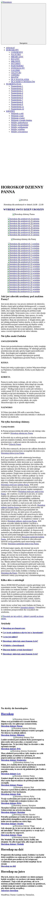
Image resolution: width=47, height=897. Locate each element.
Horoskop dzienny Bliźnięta (12, 735)
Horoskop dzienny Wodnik (12, 844)
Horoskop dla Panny (9, 573)
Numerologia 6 (17, 97)
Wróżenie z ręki (17, 113)
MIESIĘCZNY (17, 57)
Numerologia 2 (17, 88)
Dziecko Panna (15, 444)
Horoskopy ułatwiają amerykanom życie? (20, 641)
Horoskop (7, 713)
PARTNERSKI (17, 66)
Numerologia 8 (17, 102)
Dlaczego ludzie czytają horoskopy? (18, 650)
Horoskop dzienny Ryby (11, 803)
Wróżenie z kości (18, 118)
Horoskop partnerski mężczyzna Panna (23, 544)
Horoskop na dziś (8, 866)
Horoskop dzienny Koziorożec (13, 760)
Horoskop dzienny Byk (11, 749)
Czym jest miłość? (10, 637)
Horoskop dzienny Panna (12, 785)
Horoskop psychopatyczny (14, 628)
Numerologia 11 (17, 107)
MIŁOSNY (15, 61)
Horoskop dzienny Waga (11, 835)
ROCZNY (15, 59)
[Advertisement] (23, 158)
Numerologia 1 (17, 86)
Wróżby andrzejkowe (19, 122)
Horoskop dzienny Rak (11, 794)
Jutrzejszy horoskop (9, 890)
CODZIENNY (17, 52)
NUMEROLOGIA (13, 84)
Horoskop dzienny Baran (11, 726)
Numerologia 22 (17, 109)
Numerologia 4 (17, 93)
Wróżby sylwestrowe (19, 132)
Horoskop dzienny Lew (11, 774)
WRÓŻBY (10, 111)
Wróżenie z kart (17, 116)
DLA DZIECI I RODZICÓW (23, 82)
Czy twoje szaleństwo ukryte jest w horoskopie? (23, 632)
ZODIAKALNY (18, 68)
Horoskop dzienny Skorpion (13, 812)
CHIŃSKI (15, 75)
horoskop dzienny (28, 607)
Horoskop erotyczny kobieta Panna (15, 485)
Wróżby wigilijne (18, 129)
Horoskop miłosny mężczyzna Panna (22, 521)
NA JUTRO (16, 54)
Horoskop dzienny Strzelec (12, 824)
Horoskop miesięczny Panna (21, 433)
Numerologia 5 (17, 95)
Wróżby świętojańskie (19, 125)
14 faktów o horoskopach (13, 645)
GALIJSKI (15, 70)
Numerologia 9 (17, 104)
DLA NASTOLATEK (20, 79)
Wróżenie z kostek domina (21, 120)
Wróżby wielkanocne (19, 127)
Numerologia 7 (17, 100)
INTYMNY (16, 63)
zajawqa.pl (10, 48)
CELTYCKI (16, 73)
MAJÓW (14, 77)
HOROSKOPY (12, 50)
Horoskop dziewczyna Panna (12, 453)
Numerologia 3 (17, 91)
